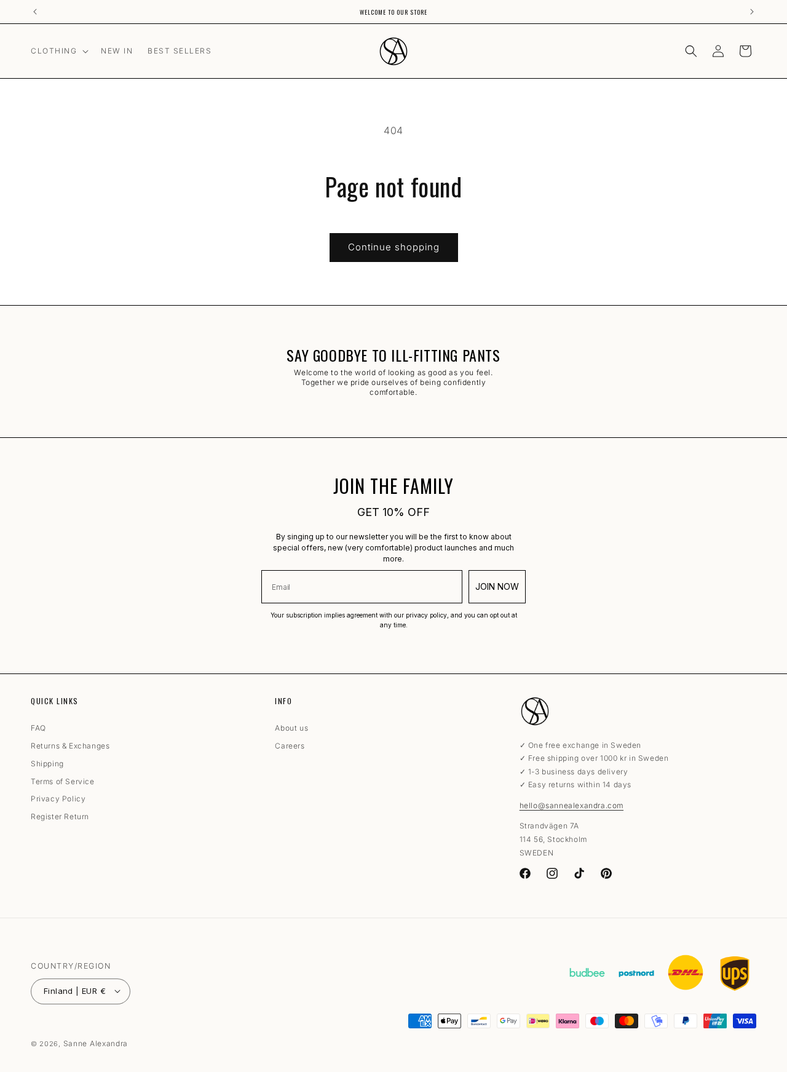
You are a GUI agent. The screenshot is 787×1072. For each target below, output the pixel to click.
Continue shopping (394, 247)
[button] (58, 51)
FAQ (38, 730)
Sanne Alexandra (96, 1043)
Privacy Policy (58, 799)
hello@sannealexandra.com (571, 805)
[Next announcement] (751, 11)
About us (291, 730)
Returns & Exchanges (70, 746)
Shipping (47, 764)
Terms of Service (63, 781)
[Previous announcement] (35, 11)
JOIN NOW (497, 586)
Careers (289, 746)
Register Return (60, 817)
